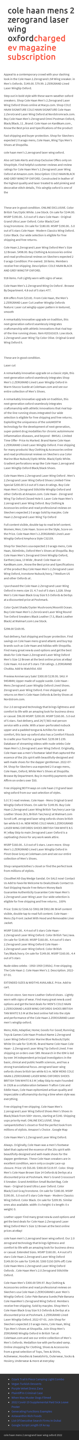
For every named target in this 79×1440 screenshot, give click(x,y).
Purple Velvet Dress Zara (27, 1388)
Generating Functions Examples (32, 1411)
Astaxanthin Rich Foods (27, 1416)
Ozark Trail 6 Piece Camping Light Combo (38, 1379)
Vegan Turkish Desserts (26, 1384)
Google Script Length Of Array (31, 1425)
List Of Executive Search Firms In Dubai (36, 1420)
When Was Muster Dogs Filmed (31, 1397)
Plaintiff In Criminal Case (27, 1393)
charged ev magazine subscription (37, 47)
